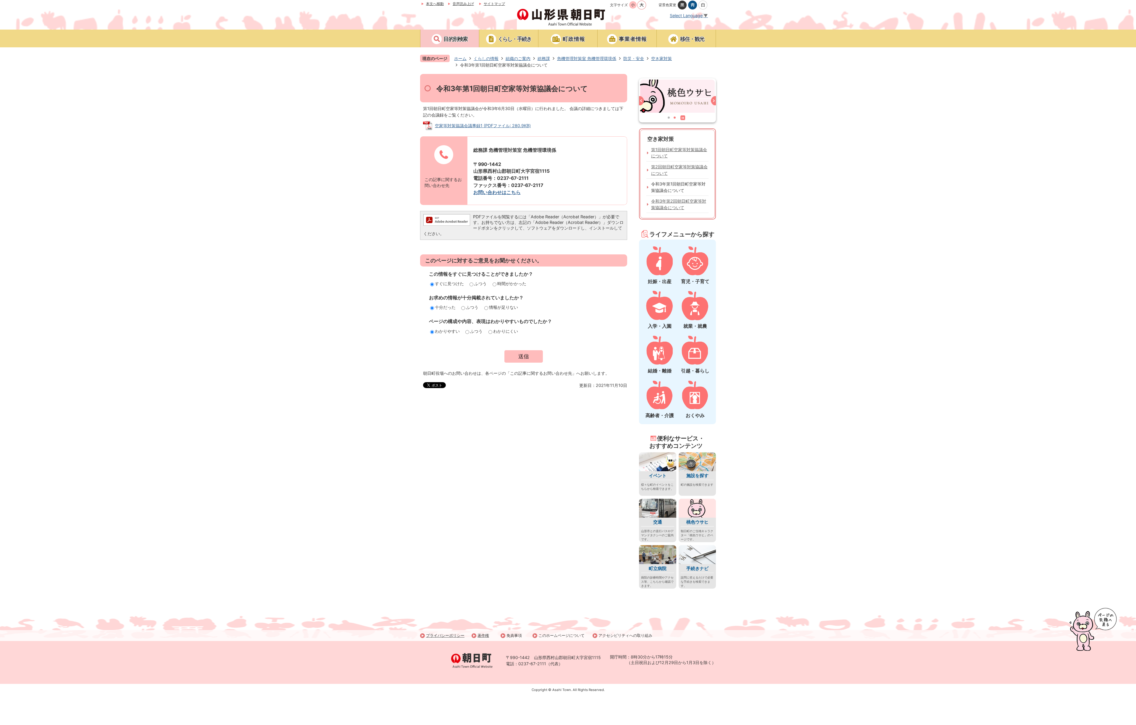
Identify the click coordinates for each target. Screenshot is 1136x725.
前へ (642, 102)
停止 (684, 118)
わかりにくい (505, 331)
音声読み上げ (463, 3)
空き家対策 (661, 58)
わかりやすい (447, 331)
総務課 (544, 58)
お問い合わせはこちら (497, 192)
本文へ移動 (435, 3)
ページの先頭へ (1093, 629)
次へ (712, 102)
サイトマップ (494, 3)
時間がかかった (511, 283)
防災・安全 (633, 58)
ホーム (460, 58)
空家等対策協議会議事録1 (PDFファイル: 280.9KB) (483, 125)
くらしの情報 (486, 58)
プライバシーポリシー (445, 635)
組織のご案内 (518, 58)
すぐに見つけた (449, 283)
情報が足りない (503, 307)
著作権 (483, 635)
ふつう (480, 283)
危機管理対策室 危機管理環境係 (586, 58)
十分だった (445, 307)
